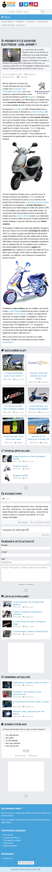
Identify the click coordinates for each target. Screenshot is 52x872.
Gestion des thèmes (12, 838)
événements (7, 342)
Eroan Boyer (10, 77)
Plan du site (8, 835)
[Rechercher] (43, 11)
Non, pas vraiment (12, 743)
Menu (7, 17)
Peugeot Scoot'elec (20, 475)
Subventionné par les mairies (37, 202)
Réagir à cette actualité (19, 541)
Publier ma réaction (26, 584)
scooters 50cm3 (22, 216)
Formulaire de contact (12, 840)
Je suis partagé (11, 740)
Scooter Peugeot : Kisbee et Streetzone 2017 (30, 631)
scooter (14, 311)
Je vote (26, 751)
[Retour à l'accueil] (9, 5)
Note (3, 559)
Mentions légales (10, 846)
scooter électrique (37, 112)
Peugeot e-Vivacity (20, 466)
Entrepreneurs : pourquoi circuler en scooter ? (31, 682)
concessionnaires (20, 314)
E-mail (4, 552)
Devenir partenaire (26, 863)
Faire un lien (8, 843)
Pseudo (4, 545)
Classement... (8, 858)
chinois (32, 128)
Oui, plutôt (9, 738)
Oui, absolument (12, 735)
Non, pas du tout (12, 746)
